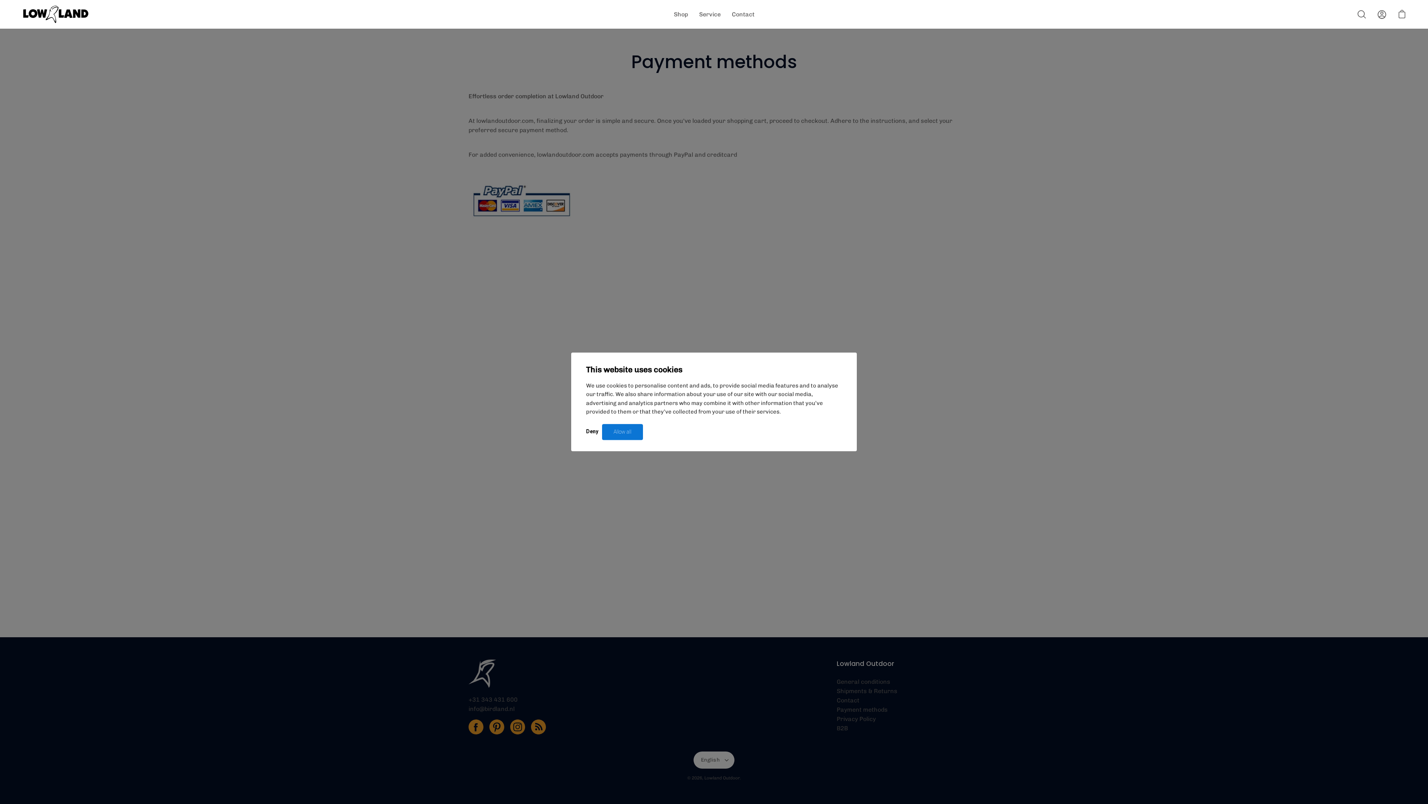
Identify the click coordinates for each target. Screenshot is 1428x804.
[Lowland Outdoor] (55, 14)
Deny (592, 431)
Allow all (622, 432)
